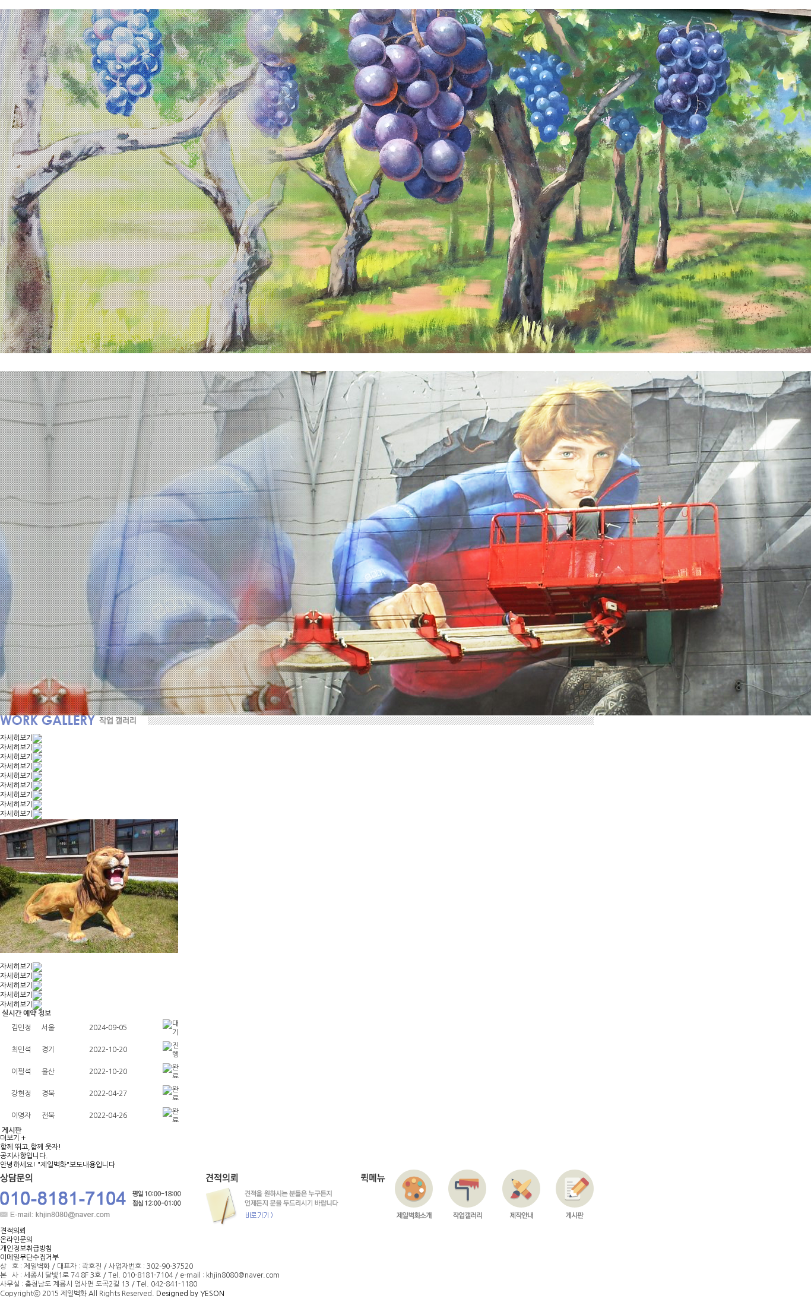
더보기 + (13, 1138)
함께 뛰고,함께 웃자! (30, 1147)
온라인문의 (16, 1239)
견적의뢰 (13, 1230)
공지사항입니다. (24, 1155)
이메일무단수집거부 (29, 1257)
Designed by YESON (190, 1293)
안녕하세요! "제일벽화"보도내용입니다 (57, 1164)
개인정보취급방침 (26, 1248)
